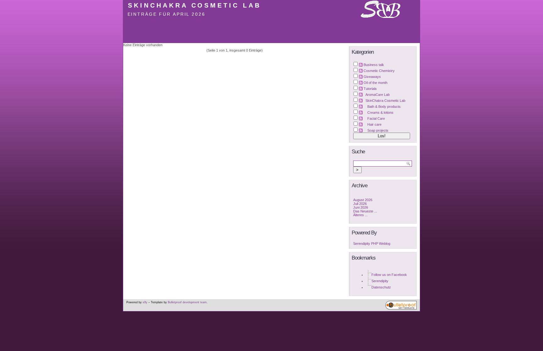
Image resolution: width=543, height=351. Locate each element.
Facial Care (376, 118)
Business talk (374, 65)
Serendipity (379, 281)
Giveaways (372, 77)
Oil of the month (375, 83)
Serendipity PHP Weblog (371, 243)
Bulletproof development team (187, 302)
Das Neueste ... (365, 211)
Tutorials (370, 88)
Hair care (374, 124)
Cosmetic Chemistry (379, 71)
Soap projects (377, 130)
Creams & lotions (380, 112)
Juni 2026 (360, 207)
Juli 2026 (360, 204)
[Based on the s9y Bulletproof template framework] (401, 308)
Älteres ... (360, 215)
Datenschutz (381, 287)
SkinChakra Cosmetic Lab (194, 5)
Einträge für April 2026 (167, 14)
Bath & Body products (384, 106)
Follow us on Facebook (389, 275)
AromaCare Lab (377, 94)
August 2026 (362, 200)
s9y (145, 302)
